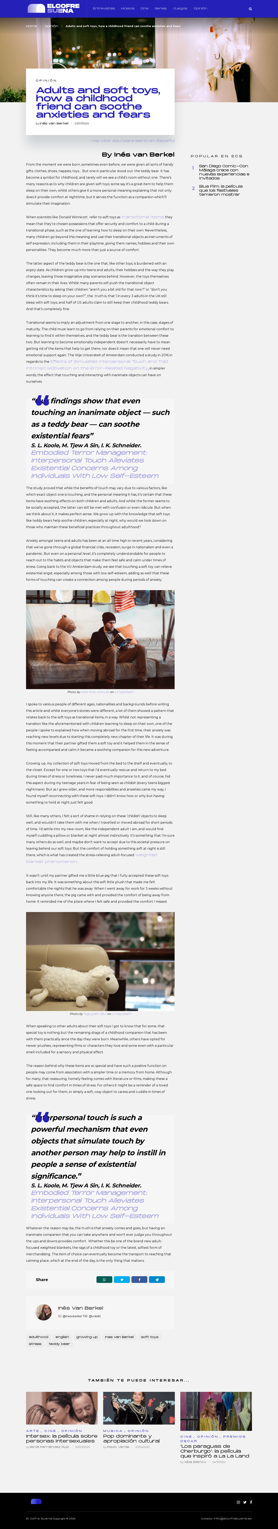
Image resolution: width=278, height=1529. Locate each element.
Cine (144, 8)
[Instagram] (238, 1503)
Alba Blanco (195, 1462)
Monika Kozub (95, 692)
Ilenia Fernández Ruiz (49, 1447)
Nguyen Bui (94, 1014)
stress (35, 1344)
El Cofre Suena (39, 1518)
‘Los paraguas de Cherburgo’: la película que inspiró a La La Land (214, 1451)
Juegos (180, 8)
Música (127, 8)
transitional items (142, 217)
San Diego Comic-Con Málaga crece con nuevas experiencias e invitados (224, 172)
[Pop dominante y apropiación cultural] (139, 1408)
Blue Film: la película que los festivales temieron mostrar (220, 191)
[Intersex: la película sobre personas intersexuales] (62, 1408)
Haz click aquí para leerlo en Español (133, 141)
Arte (33, 1431)
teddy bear (59, 1344)
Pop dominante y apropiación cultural (131, 1439)
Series (161, 8)
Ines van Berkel (119, 1337)
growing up (87, 1337)
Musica (113, 1431)
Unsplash (124, 692)
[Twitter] (245, 1503)
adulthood (38, 1337)
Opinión (200, 8)
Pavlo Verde (118, 1447)
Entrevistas (104, 8)
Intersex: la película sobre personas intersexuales (62, 1439)
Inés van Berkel (54, 123)
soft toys (150, 1337)
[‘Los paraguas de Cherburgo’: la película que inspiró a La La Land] (216, 1411)
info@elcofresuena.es (233, 1518)
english (62, 1337)
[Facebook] (251, 1503)
